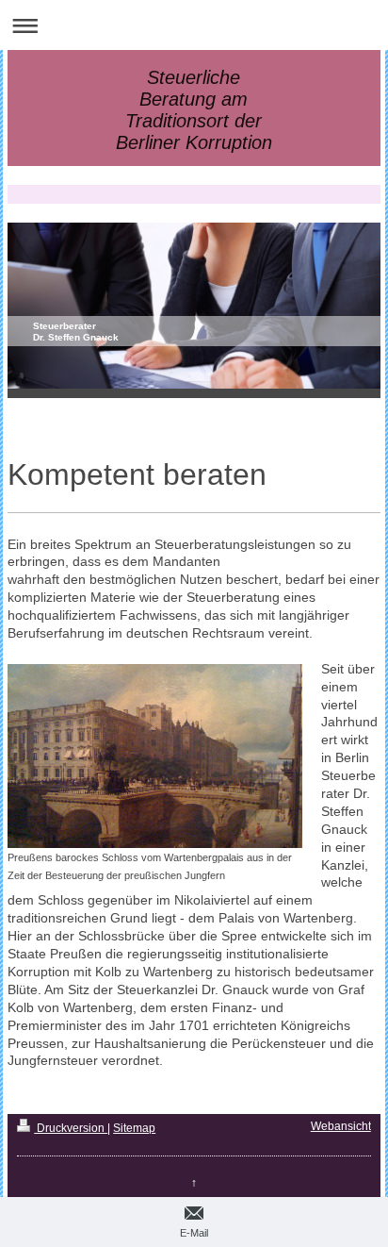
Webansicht (341, 1126)
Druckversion (70, 1128)
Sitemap (134, 1128)
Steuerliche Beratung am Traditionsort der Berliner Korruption (194, 110)
